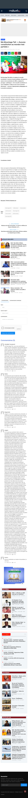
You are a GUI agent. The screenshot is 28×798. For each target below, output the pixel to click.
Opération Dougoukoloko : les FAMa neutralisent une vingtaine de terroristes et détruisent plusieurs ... (19, 756)
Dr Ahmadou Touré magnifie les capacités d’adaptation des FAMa (18, 601)
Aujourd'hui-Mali (13, 284)
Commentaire (4, 316)
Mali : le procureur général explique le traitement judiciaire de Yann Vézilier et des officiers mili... (19, 264)
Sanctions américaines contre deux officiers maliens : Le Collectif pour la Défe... (14, 232)
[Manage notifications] (25, 791)
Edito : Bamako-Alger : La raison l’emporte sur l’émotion (18, 624)
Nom (2, 304)
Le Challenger (14, 678)
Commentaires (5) (8, 340)
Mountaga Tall (8, 208)
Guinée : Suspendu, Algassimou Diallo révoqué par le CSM (14, 653)
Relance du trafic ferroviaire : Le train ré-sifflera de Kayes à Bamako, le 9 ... (14, 226)
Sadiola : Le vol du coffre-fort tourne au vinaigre (14, 658)
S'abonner (24, 785)
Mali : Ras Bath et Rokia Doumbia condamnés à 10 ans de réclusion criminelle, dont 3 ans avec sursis (18, 245)
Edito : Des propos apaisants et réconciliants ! (19, 615)
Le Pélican (13, 595)
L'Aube (13, 699)
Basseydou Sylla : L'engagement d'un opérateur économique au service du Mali (19, 281)
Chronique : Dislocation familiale (18, 706)
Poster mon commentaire (8, 333)
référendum (15, 208)
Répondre (10, 370)
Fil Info (2, 15)
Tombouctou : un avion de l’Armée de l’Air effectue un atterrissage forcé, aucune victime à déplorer (19, 748)
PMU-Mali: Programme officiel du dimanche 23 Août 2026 (12, 647)
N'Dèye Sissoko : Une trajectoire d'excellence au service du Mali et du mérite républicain (18, 723)
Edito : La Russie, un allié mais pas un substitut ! (18, 593)
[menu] (1, 10)
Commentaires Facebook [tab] (15, 300)
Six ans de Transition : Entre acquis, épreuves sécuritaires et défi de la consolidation (18, 685)
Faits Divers (13, 15)
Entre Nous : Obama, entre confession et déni (19, 676)
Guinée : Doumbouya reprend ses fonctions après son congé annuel (18, 741)
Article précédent (15, 223)
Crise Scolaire (23, 208)
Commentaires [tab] (4, 300)
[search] (26, 10)
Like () (14, 370)
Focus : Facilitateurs (17, 698)
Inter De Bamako (14, 611)
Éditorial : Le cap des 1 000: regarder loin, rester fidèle (18, 609)
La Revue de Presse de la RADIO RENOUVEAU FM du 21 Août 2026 (13, 664)
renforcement (8, 210)
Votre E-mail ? (4, 310)
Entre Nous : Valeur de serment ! (18, 691)
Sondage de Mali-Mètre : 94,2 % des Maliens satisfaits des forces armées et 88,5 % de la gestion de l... (18, 255)
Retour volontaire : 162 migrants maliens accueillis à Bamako (18, 289)
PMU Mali (7, 15)
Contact (2, 794)
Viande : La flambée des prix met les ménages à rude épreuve (18, 273)
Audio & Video (21, 15)
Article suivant (13, 229)
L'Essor (12, 276)
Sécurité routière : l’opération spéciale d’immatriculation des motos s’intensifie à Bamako (14, 641)
